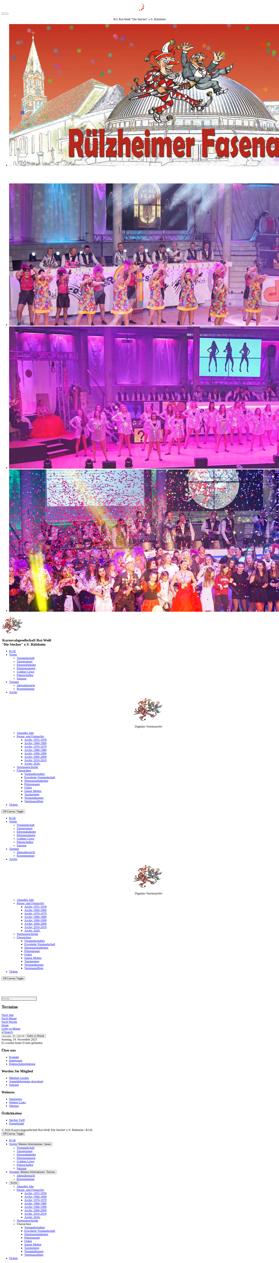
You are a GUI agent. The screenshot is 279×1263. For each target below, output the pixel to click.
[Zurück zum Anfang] (5, 14)
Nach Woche (9, 1021)
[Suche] (7, 1032)
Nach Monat (9, 1018)
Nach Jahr (8, 1015)
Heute (5, 1025)
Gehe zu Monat (11, 1028)
